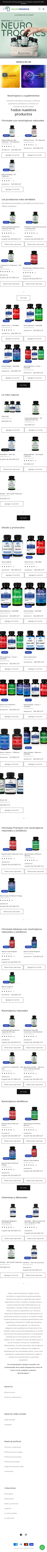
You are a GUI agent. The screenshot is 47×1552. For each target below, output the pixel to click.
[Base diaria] (20, 76)
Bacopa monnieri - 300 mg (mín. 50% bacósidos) (34, 1068)
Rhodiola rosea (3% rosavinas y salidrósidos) (33, 1031)
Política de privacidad (12, 1462)
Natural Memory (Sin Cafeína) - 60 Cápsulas (10, 141)
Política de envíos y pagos (13, 1452)
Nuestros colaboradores (13, 1397)
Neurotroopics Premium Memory (32, 1124)
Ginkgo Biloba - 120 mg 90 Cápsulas (33, 455)
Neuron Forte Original (9, 951)
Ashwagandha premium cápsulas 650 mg (11, 227)
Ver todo (23, 298)
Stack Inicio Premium (7, 705)
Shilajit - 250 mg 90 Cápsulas (11, 494)
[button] (3, 8)
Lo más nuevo (9, 1518)
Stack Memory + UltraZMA (33, 325)
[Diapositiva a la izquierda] (4, 75)
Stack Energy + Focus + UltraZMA (32, 705)
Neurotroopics (20, 1548)
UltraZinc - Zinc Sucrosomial (33, 1262)
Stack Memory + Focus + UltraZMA (33, 367)
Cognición (7, 1508)
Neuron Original (7, 987)
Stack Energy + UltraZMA (10, 366)
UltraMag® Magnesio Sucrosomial (9, 1222)
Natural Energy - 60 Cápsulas (9, 175)
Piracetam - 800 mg (7, 454)
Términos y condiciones (12, 1447)
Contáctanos (8, 1471)
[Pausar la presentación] (44, 54)
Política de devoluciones (13, 1457)
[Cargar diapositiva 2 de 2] (26, 55)
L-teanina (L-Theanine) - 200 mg (10, 266)
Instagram (8, 1425)
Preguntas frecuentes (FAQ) (14, 1466)
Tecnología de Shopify (29, 1548)
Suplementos (9, 1499)
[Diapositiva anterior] (16, 54)
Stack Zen (5, 416)
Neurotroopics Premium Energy (11, 896)
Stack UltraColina (30, 657)
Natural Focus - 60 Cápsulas (34, 140)
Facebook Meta (9, 1420)
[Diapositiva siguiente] (31, 54)
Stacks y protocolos (11, 1504)
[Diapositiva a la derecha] (42, 75)
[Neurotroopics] (23, 35)
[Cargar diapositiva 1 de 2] (22, 55)
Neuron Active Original (32, 951)
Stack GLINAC (6, 562)
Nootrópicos (8, 1494)
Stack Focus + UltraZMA (10, 325)
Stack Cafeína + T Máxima (9, 752)
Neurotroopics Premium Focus (34, 268)
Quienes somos (9, 1392)
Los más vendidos (10, 1513)
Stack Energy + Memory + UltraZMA (33, 753)
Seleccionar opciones (13, 244)
